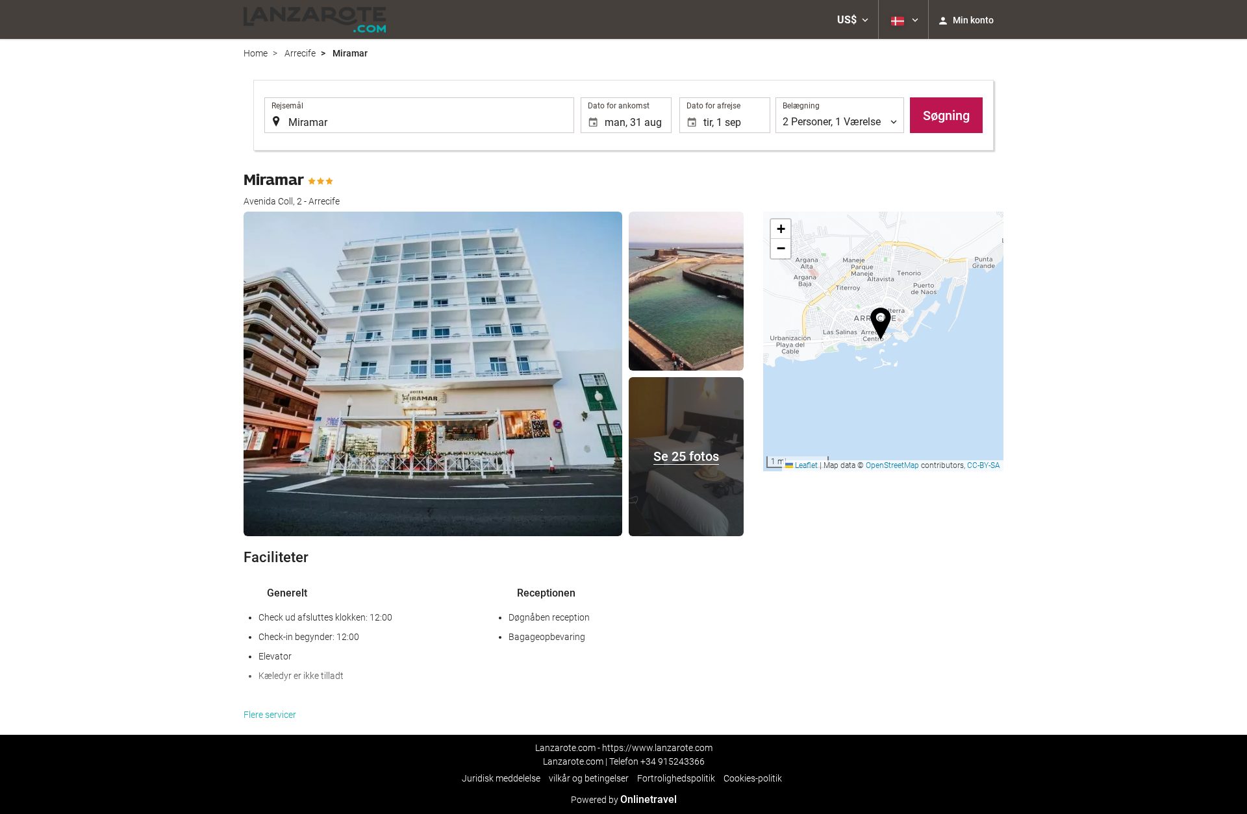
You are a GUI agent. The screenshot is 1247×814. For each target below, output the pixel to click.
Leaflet (805, 465)
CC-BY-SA (983, 465)
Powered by (624, 800)
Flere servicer (270, 714)
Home (256, 53)
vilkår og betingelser (589, 778)
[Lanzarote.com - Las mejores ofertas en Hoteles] (315, 19)
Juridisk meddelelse (501, 778)
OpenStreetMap (892, 465)
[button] (852, 19)
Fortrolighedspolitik (676, 778)
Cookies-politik (753, 778)
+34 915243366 (672, 761)
